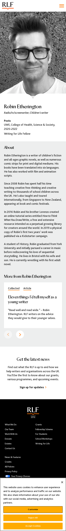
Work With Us (11, 434)
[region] (33, 504)
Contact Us (10, 448)
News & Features (13, 457)
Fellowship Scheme (44, 429)
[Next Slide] (20, 334)
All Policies (9, 466)
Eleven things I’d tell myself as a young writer (32, 299)
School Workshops (43, 438)
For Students (41, 434)
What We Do (10, 424)
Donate (8, 438)
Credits (8, 461)
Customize (33, 509)
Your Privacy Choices (20, 476)
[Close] (62, 482)
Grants (38, 424)
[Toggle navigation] (61, 5)
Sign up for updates (32, 387)
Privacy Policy (11, 471)
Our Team (9, 429)
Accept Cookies (33, 526)
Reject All (33, 517)
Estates (8, 443)
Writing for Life (42, 443)
